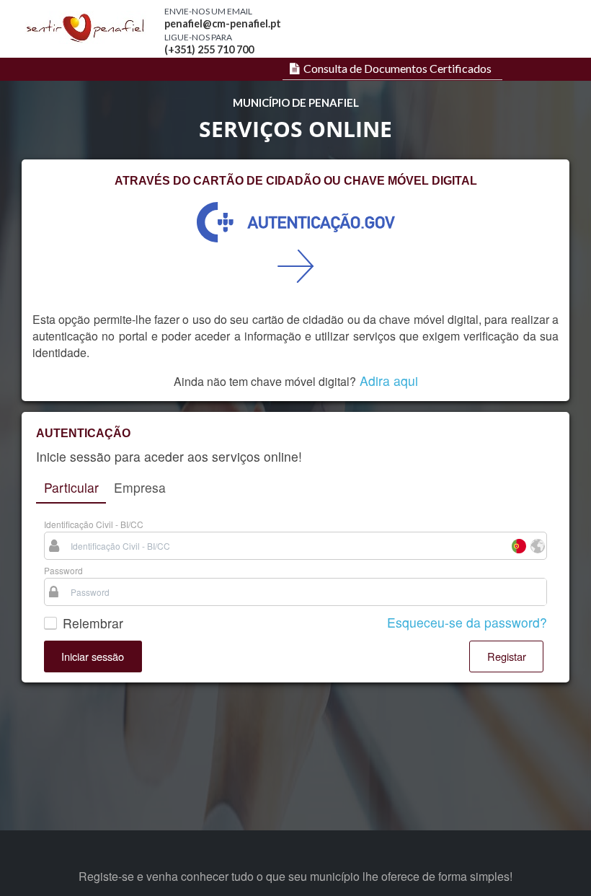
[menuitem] (389, 68)
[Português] (518, 545)
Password (63, 570)
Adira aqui (389, 381)
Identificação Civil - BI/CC (93, 524)
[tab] (71, 488)
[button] (93, 656)
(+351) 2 (183, 49)
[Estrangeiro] (537, 545)
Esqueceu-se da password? (467, 622)
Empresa (140, 487)
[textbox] (286, 545)
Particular (71, 487)
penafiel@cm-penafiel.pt (222, 23)
